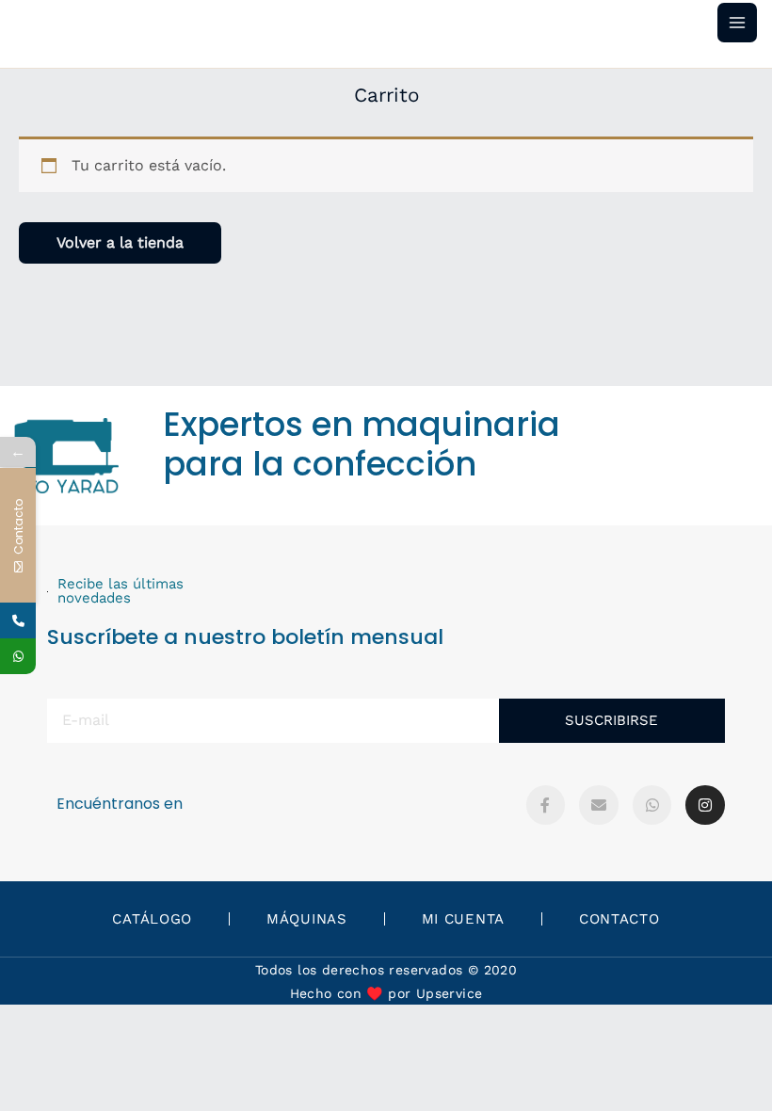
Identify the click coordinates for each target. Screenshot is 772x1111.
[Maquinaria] (18, 656)
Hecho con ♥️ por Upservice (386, 993)
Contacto (619, 918)
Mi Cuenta (463, 918)
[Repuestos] (18, 620)
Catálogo (152, 918)
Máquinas (306, 918)
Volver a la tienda (120, 242)
